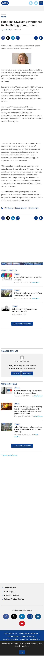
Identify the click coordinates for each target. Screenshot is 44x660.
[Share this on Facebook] (3, 38)
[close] (42, 33)
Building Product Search (14, 599)
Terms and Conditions (28, 633)
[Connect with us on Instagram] (38, 616)
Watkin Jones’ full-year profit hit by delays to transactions (28, 391)
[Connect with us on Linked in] (22, 616)
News (3, 17)
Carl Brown (38, 396)
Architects (9, 208)
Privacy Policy (28, 636)
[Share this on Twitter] (8, 38)
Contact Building (10, 639)
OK (22, 652)
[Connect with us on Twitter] (14, 616)
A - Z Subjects (9, 591)
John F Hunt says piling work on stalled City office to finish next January (28, 429)
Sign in (12, 33)
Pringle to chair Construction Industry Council (24, 310)
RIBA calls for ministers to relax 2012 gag (28, 278)
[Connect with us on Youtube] (22, 623)
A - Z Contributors (11, 595)
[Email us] (30, 616)
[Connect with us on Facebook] (6, 616)
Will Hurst (35, 282)
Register (27, 373)
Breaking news (20, 208)
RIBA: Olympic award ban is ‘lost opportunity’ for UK (28, 294)
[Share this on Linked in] (13, 38)
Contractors (33, 208)
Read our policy (21, 646)
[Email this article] (18, 38)
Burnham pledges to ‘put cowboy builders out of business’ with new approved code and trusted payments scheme (28, 410)
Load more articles (22, 323)
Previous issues (10, 587)
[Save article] (41, 38)
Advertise (34, 639)
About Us (24, 639)
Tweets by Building (9, 455)
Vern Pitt (6, 30)
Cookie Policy (13, 636)
